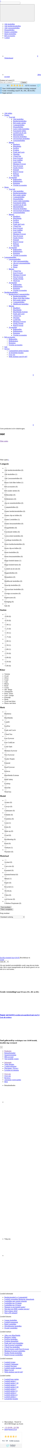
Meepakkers (8, 577)
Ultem (6, 895)
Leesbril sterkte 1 (10, 1381)
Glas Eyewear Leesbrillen (13, 1345)
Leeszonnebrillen (19, 140)
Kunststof (7, 870)
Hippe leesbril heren (11, 565)
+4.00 (6, 657)
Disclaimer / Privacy (11, 1068)
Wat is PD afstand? (10, 1313)
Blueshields (17, 146)
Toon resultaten (6, 907)
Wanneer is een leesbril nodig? (14, 1307)
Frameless (7, 819)
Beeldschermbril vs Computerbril (15, 1297)
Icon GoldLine (9, 742)
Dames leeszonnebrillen (12, 524)
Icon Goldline (18, 160)
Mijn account (8, 1057)
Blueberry (16, 144)
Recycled (7, 887)
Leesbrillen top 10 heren (12, 1305)
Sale (5, 347)
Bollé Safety (8, 779)
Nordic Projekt (18, 279)
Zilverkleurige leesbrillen (13, 1326)
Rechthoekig (8, 839)
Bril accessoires (9, 36)
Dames (6, 115)
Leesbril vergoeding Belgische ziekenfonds (19, 1299)
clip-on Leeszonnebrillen (21, 263)
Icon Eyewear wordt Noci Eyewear (16, 1349)
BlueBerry (16, 216)
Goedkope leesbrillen (11, 540)
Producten (7, 1051)
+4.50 (6, 662)
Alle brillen (8, 113)
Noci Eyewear (18, 166)
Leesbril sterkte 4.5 (10, 1395)
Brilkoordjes (17, 179)
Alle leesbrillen (9, 24)
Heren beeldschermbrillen (13, 544)
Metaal (6, 879)
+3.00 (6, 649)
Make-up (7, 831)
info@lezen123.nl (10, 1429)
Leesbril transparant (11, 1322)
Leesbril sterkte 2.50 (11, 1387)
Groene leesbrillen (10, 1320)
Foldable (7, 815)
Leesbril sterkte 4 (10, 1393)
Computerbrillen (18, 125)
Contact (7, 38)
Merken (11, 142)
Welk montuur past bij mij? (18, 356)
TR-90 (6, 891)
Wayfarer (7, 852)
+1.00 (6, 625)
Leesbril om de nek (19, 133)
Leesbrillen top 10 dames (13, 1303)
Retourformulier (9, 1053)
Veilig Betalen (9, 1064)
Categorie (4, 464)
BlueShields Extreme (20, 312)
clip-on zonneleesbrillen (12, 503)
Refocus (16, 174)
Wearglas (16, 154)
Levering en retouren (11, 1070)
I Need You (17, 156)
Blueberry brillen (10, 1337)
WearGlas (16, 281)
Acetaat (7, 862)
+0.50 (6, 620)
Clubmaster (8, 811)
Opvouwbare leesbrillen (21, 138)
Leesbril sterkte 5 (10, 1397)
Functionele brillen (19, 131)
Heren (6, 187)
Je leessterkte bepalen (16, 353)
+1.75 (6, 637)
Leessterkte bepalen (11, 1399)
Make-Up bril (9, 1370)
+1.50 (6, 633)
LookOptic (17, 320)
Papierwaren (8, 598)
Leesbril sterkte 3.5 (10, 1391)
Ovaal (6, 835)
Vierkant (7, 848)
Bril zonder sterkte (19, 123)
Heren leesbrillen (10, 34)
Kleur (2, 670)
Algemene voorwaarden (12, 1080)
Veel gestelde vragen (11, 1059)
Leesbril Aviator (9, 1362)
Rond (6, 843)
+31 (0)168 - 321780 (11, 1427)
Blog (6, 1082)
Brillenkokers (17, 181)
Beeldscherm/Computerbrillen (19, 294)
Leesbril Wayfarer (10, 1366)
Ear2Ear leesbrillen (10, 1339)
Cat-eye (7, 806)
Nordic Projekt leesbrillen (13, 1353)
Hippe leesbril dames (11, 561)
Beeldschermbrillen (19, 121)
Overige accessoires (20, 185)
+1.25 (6, 629)
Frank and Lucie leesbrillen (13, 1343)
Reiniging (16, 183)
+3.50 (6, 653)
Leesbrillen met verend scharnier (15, 1301)
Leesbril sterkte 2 (10, 1385)
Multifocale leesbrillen (20, 304)
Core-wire (7, 866)
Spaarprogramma (10, 1055)
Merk (2, 707)
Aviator (7, 802)
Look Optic (17, 162)
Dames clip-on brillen (11, 515)
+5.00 (6, 666)
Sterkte (3, 610)
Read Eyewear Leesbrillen (13, 1355)
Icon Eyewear (18, 158)
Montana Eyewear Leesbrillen (14, 1351)
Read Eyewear (18, 172)
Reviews (7, 1078)
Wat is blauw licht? (10, 1311)
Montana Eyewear (19, 164)
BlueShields (17, 218)
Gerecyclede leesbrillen (21, 129)
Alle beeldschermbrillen (12, 26)
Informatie (7, 1062)
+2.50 (6, 645)
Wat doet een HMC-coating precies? (16, 1309)
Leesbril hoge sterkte (11, 1379)
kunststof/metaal (10, 874)
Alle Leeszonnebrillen (12, 28)
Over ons (12, 355)
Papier (6, 883)
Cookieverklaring (10, 1066)
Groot (6, 823)
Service (7, 349)
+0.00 (6, 616)
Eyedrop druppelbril (11, 1341)
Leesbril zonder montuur (12, 1368)
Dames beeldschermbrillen (13, 511)
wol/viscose (8, 899)
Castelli (7, 722)
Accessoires (13, 177)
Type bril (12, 117)
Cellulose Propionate (11, 903)
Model (3, 796)
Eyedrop (16, 150)
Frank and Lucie (18, 152)
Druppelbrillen (9, 30)
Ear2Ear (16, 148)
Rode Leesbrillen (10, 1324)
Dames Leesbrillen (10, 32)
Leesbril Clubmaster (11, 1364)
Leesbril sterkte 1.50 (11, 1383)
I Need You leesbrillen (12, 1347)
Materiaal (4, 856)
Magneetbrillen (18, 135)
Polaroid (16, 170)
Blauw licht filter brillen (21, 298)
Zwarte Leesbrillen (10, 1328)
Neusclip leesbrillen (20, 137)
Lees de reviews (6, 1017)
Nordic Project (18, 168)
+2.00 (6, 641)
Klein (6, 827)
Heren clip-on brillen (11, 548)
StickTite (16, 175)
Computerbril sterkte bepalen (19, 351)
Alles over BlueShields (12, 1335)
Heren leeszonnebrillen (12, 556)
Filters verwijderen (6, 909)
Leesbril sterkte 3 (10, 1389)
